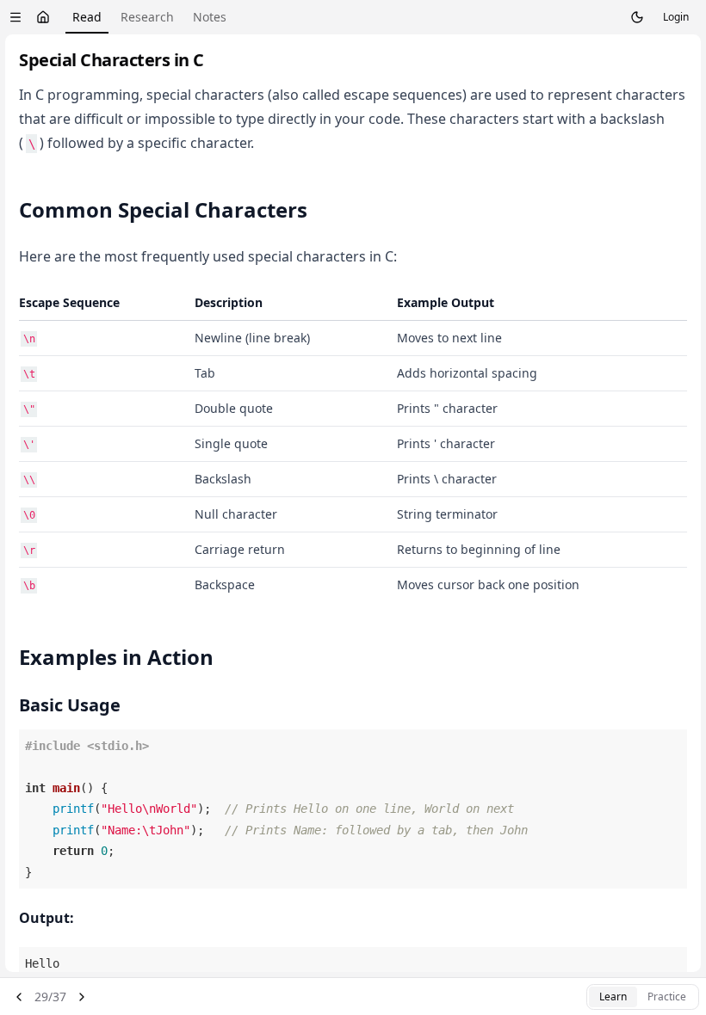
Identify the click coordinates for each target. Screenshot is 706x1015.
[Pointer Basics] (82, 997)
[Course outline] (15, 17)
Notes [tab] (209, 17)
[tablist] (149, 17)
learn (613, 996)
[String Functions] (19, 997)
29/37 (50, 996)
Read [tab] (87, 17)
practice (666, 996)
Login (676, 16)
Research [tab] (147, 17)
